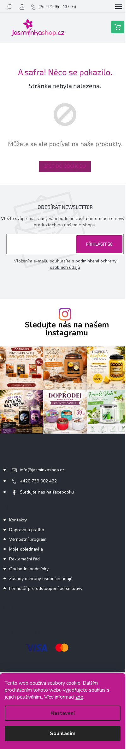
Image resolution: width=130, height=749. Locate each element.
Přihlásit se (99, 244)
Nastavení (62, 713)
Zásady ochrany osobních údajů (41, 579)
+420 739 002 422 (38, 481)
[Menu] (118, 7)
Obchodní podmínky (29, 569)
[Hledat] (9, 7)
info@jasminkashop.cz (42, 470)
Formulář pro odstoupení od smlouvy (45, 588)
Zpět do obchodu (65, 166)
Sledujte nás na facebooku (47, 492)
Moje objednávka (26, 549)
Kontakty (18, 520)
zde (79, 697)
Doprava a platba (26, 530)
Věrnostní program (27, 539)
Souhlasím (62, 733)
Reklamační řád (24, 559)
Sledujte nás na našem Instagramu (67, 329)
